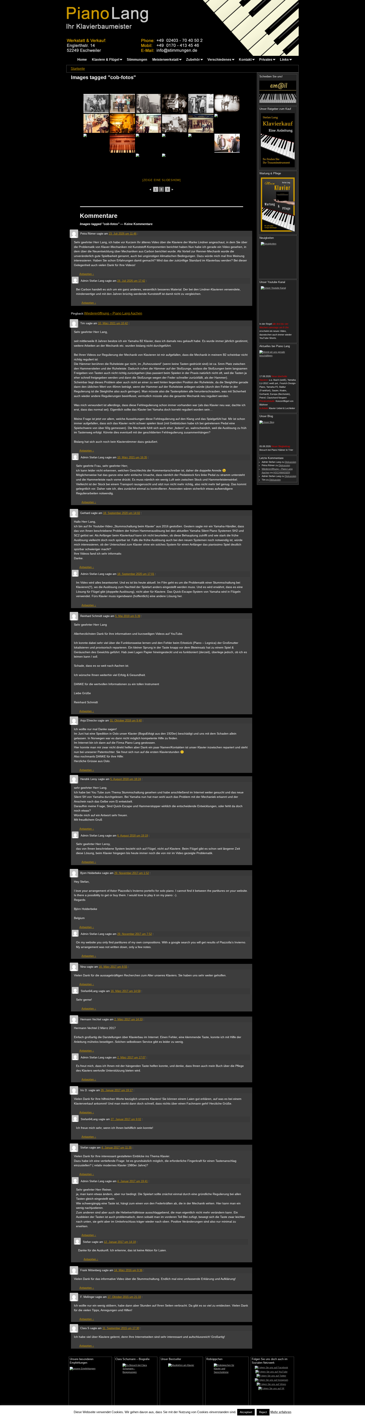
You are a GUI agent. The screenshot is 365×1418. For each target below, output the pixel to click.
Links (284, 59)
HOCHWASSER (281, 472)
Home (82, 59)
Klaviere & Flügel (105, 59)
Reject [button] (263, 1412)
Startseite (78, 68)
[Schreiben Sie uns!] (277, 92)
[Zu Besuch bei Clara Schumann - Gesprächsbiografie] (136, 1384)
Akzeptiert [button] (246, 1412)
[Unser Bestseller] (181, 1384)
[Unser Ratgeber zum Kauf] (277, 140)
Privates (265, 59)
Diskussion (290, 462)
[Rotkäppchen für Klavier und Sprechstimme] (227, 1384)
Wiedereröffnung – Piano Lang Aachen (113, 313)
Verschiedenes (219, 59)
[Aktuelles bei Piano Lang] (277, 361)
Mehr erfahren (280, 1412)
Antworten (86, 274)
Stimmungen (137, 59)
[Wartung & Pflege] (277, 204)
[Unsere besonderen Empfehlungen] (90, 1380)
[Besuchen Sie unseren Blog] (277, 431)
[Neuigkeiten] (277, 259)
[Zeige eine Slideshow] (161, 180)
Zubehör (193, 59)
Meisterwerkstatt (165, 59)
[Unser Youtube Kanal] (277, 303)
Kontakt (245, 59)
